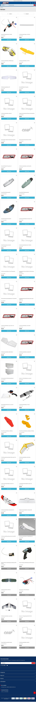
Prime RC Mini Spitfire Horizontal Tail (6, 218)
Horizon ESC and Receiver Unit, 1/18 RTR (6, 34)
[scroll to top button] (35, 693)
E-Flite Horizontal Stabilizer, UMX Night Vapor (7, 60)
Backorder (9, 568)
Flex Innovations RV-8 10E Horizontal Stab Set (7, 378)
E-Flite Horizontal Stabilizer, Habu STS (6, 113)
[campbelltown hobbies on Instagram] (2, 665)
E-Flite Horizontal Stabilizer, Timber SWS (24, 325)
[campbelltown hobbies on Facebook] (1, 665)
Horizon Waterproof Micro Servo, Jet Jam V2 (7, 404)
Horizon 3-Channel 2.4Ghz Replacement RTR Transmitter (26, 562)
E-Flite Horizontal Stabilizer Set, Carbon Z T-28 (25, 218)
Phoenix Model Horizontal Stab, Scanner (6, 642)
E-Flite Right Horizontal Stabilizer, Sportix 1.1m (25, 483)
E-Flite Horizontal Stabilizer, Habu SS (24, 642)
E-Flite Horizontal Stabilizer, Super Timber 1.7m (7, 325)
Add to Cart (9, 39)
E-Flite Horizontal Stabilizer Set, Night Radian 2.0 (26, 536)
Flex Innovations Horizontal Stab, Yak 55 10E (25, 139)
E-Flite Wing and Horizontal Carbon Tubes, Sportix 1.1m (8, 457)
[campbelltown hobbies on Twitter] (4, 665)
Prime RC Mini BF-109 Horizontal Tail (24, 192)
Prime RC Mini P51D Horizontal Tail (5, 192)
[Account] (32, 2)
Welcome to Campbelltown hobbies (18, 0)
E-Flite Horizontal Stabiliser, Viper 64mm (24, 457)
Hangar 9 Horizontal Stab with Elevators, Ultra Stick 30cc (26, 113)
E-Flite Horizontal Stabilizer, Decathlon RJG (25, 351)
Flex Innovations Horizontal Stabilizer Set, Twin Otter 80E (9, 298)
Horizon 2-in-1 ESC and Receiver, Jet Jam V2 (25, 378)
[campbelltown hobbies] (5, 3)
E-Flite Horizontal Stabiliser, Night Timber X (7, 351)
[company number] (30, 2)
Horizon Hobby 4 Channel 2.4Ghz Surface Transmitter (8, 139)
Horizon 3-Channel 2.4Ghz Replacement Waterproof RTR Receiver (8, 563)
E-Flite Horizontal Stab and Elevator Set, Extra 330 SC (8, 536)
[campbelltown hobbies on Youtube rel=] (7, 665)
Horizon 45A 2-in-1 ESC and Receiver (24, 589)
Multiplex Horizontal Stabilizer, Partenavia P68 (25, 509)
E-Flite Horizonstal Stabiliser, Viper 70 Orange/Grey (8, 271)
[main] (18, 333)
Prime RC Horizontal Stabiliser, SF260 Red (7, 430)
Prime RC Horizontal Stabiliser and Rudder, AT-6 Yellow (26, 430)
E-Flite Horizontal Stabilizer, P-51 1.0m (24, 404)
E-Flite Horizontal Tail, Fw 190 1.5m (5, 589)
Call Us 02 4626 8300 (4, 691)
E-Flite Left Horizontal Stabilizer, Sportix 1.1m (7, 483)
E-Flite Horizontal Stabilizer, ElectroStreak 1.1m (7, 509)
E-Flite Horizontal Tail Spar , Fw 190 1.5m (24, 34)
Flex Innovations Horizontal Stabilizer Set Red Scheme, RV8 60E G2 (26, 272)
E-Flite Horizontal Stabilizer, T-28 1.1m (24, 60)
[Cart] (35, 2)
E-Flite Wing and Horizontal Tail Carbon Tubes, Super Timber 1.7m (26, 299)
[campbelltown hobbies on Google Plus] (5, 665)
